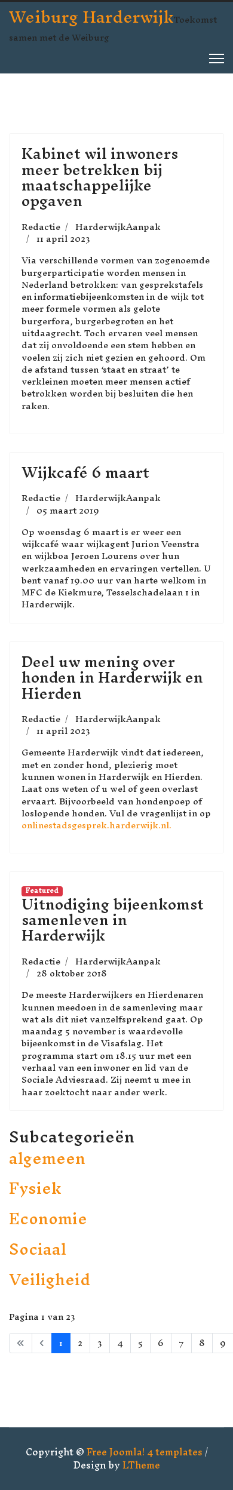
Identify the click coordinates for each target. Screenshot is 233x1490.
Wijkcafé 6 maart (85, 472)
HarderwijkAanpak (118, 226)
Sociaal (37, 1249)
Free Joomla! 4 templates (145, 1452)
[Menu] (216, 58)
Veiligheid (49, 1279)
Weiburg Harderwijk (91, 17)
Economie (48, 1218)
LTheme (141, 1465)
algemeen (47, 1158)
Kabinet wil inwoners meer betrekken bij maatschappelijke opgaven (100, 177)
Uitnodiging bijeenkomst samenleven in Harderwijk (113, 920)
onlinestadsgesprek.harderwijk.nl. (96, 825)
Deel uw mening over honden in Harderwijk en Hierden (112, 677)
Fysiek (35, 1188)
